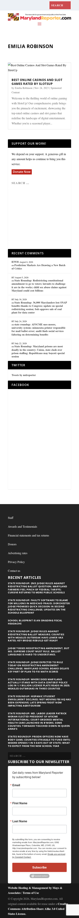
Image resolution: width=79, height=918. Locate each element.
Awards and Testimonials (22, 526)
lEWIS (15, 262)
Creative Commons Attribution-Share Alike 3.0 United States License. (38, 909)
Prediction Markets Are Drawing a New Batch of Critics (38, 266)
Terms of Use (31, 893)
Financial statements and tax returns (28, 535)
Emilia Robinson (23, 88)
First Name (19, 803)
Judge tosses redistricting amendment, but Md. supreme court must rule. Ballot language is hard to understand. (38, 651)
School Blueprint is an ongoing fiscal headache (35, 622)
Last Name (19, 821)
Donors (12, 544)
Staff (10, 518)
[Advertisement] (39, 214)
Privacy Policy (16, 562)
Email (16, 785)
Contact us (14, 571)
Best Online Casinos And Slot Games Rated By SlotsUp (37, 82)
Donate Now (21, 172)
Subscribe (39, 867)
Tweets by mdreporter (24, 375)
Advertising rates (17, 553)
